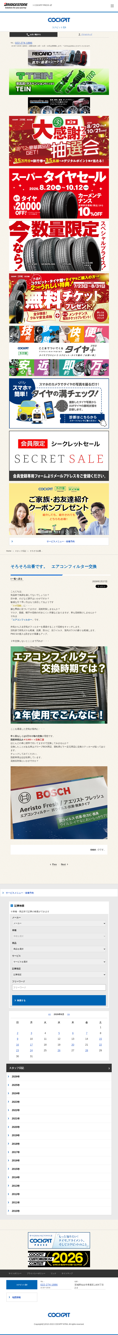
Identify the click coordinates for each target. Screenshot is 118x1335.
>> (68, 1014)
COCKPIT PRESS (41, 5)
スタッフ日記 (20, 551)
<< (49, 1014)
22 (100, 1044)
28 (86, 1050)
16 (17, 1044)
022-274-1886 (23, 42)
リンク (53, 1273)
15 (100, 1038)
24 (31, 1050)
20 (72, 1044)
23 (17, 1050)
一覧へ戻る (17, 579)
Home (8, 551)
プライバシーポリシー (36, 1273)
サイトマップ (67, 1273)
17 (31, 1044)
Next (63, 864)
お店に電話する (35, 34)
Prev (54, 864)
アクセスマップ (86, 34)
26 (59, 1050)
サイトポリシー (15, 1273)
